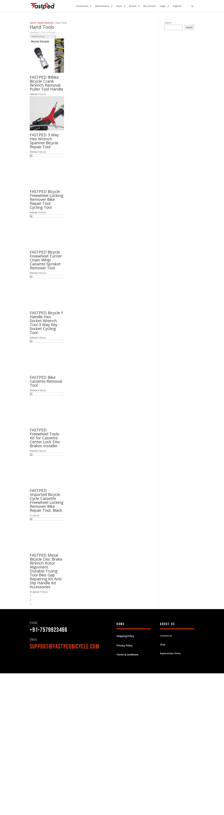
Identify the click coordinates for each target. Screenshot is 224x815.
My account (149, 6)
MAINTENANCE (45, 22)
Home (33, 22)
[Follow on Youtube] (50, 657)
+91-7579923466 (48, 630)
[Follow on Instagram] (56, 657)
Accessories (82, 6)
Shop (162, 644)
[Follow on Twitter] (38, 657)
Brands (132, 6)
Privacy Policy (125, 645)
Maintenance (102, 6)
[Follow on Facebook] (32, 657)
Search (168, 22)
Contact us (166, 635)
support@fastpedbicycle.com (64, 646)
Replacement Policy (170, 653)
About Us (167, 624)
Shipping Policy (125, 636)
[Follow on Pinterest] (44, 657)
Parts (119, 6)
